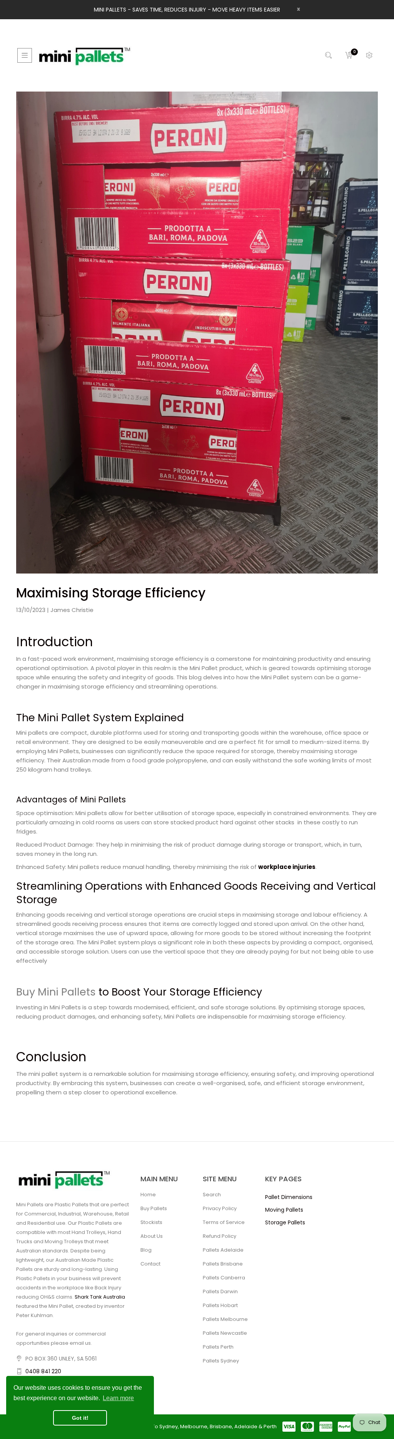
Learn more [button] (118, 1398)
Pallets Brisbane (223, 1263)
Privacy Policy (220, 1208)
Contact (150, 1263)
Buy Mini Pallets (56, 992)
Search (212, 1194)
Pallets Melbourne (225, 1319)
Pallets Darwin (220, 1291)
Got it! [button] (80, 1418)
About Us (151, 1236)
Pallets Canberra (224, 1277)
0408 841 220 (43, 1371)
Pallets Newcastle (225, 1333)
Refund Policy (219, 1236)
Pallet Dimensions (288, 1197)
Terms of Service (224, 1222)
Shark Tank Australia (100, 1297)
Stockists (151, 1222)
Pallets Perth (218, 1347)
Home (148, 1194)
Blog (146, 1250)
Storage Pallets (285, 1222)
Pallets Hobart (220, 1305)
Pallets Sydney (221, 1360)
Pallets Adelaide (223, 1250)
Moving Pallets (284, 1210)
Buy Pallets (153, 1208)
